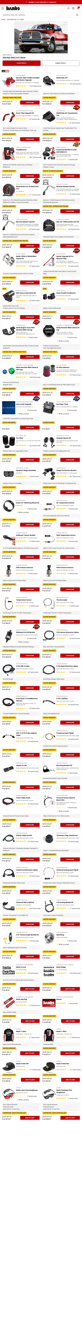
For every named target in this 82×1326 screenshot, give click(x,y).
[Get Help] (73, 8)
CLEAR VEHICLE (21, 63)
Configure (30, 102)
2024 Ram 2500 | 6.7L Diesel (15, 19)
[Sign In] (68, 8)
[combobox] (41, 15)
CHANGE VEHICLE (60, 63)
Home (3, 19)
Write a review (64, 341)
